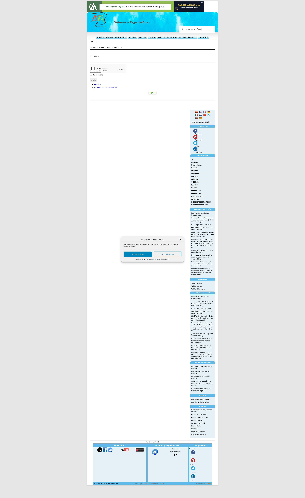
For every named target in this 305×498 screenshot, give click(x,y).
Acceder (93, 80)
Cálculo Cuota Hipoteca (199, 417)
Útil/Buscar (172, 37)
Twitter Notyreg (197, 286)
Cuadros (152, 37)
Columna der (196, 193)
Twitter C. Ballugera (198, 289)
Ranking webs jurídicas (200, 402)
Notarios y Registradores (132, 22)
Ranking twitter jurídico (200, 399)
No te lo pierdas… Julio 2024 (201, 225)
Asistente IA (203, 37)
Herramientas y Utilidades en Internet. (201, 411)
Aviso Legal (165, 259)
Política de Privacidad (153, 259)
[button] (180, 239)
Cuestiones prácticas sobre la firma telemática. (201, 228)
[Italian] (196, 115)
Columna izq (196, 190)
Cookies (161, 484)
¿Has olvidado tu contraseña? (105, 87)
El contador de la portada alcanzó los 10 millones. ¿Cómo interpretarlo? (201, 264)
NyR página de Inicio (198, 434)
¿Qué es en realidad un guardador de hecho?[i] (202, 251)
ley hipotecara (197, 196)
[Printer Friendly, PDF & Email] (152, 92)
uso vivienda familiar (199, 205)
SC (192, 159)
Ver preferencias (167, 254)
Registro (97, 84)
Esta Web (182, 37)
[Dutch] (200, 115)
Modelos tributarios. (198, 432)
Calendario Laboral (198, 423)
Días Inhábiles (196, 426)
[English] (200, 112)
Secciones (132, 37)
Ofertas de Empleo (205, 381)
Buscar (194, 188)
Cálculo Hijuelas (196, 420)
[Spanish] (196, 112)
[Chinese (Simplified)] (204, 115)
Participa (142, 37)
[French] (204, 112)
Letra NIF (194, 429)
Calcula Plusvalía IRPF (198, 414)
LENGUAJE (195, 199)
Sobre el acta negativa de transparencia (200, 214)
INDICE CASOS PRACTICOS (201, 202)
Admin (193, 381)
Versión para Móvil (152, 442)
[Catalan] (200, 118)
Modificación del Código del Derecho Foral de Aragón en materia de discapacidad (202, 234)
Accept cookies (138, 254)
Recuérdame (98, 75)
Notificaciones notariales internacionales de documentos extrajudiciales (202, 257)
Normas (109, 37)
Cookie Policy (140, 259)
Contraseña (94, 56)
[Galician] (208, 115)
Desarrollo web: (203, 484)
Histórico (192, 37)
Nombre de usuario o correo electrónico (106, 47)
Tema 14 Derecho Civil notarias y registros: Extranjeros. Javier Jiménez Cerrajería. (202, 220)
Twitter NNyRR (196, 283)
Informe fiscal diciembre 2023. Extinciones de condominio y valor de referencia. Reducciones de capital (201, 272)
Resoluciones (120, 37)
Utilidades (195, 182)
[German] (208, 112)
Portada (100, 37)
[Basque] (196, 118)
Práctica (161, 37)
